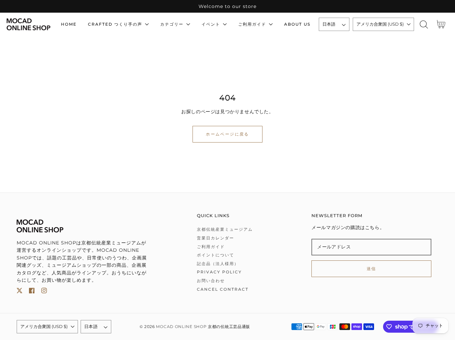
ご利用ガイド (211, 246)
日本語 (329, 24)
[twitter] (19, 292)
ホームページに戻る (227, 134)
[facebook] (32, 292)
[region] (227, 6)
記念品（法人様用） (218, 263)
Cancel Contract (222, 289)
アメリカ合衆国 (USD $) (380, 24)
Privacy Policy (219, 271)
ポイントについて (215, 254)
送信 (371, 268)
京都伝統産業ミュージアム (225, 229)
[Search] (423, 24)
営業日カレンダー (215, 237)
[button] (423, 24)
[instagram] (44, 292)
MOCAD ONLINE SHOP (181, 326)
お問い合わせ (211, 280)
